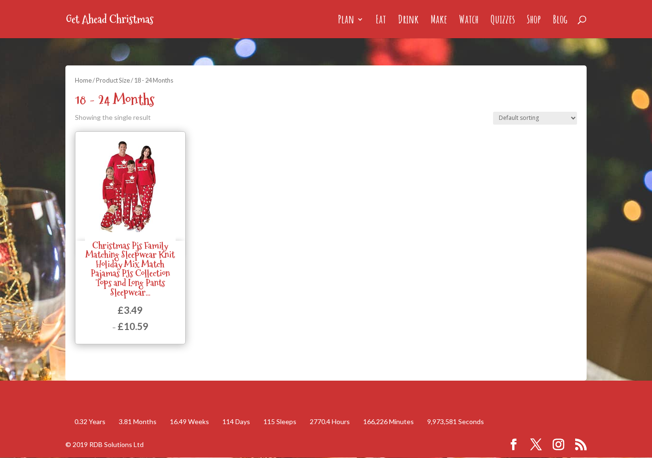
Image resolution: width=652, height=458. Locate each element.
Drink (408, 21)
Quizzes (503, 21)
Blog (560, 21)
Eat (381, 21)
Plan (346, 21)
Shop (534, 21)
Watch (469, 21)
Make (439, 21)
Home (83, 80)
